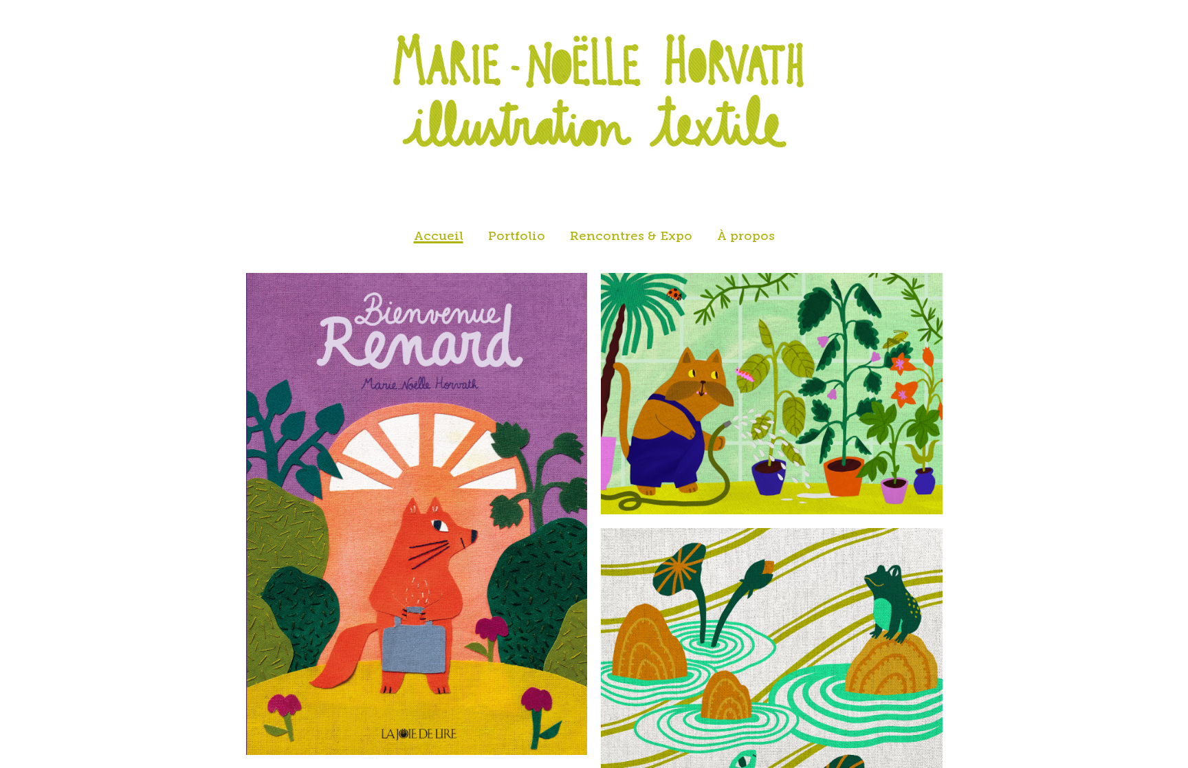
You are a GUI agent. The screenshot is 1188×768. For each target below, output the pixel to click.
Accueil (438, 236)
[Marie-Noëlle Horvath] (594, 92)
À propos (746, 236)
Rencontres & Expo (631, 236)
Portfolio (516, 236)
